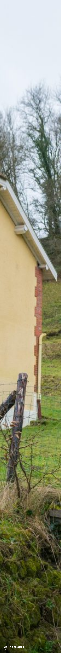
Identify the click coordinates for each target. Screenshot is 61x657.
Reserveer (37, 654)
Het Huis (9, 654)
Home (5, 654)
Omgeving (16, 654)
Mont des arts (14, 647)
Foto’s (31, 654)
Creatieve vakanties (24, 654)
